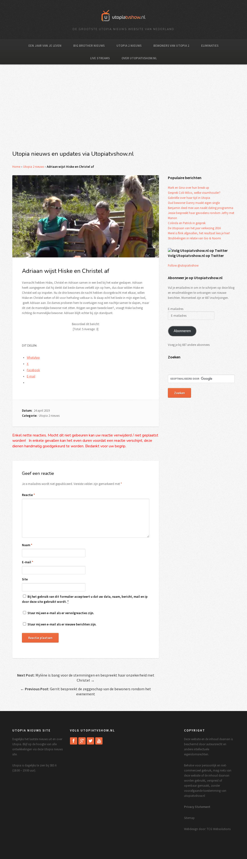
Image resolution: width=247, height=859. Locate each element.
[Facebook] (73, 741)
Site (25, 579)
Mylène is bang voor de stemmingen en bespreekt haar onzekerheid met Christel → (85, 678)
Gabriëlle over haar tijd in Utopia (189, 198)
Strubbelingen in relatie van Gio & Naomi (194, 238)
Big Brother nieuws (89, 46)
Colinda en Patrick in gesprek (187, 223)
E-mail (27, 562)
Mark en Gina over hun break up (188, 188)
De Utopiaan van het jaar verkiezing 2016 (194, 228)
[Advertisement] (123, 110)
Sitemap (189, 818)
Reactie (28, 495)
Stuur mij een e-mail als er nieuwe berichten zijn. (61, 624)
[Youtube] (99, 741)
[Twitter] (90, 741)
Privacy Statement (197, 807)
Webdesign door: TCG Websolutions (207, 829)
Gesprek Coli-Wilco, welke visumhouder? (194, 193)
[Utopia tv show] (123, 23)
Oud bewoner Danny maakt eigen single (194, 203)
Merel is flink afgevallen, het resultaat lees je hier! (199, 233)
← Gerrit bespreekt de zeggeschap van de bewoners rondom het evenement (85, 691)
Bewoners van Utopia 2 (171, 46)
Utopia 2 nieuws (129, 46)
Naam (27, 545)
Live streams (100, 58)
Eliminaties (210, 46)
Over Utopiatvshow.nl (139, 58)
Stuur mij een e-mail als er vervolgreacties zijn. (60, 613)
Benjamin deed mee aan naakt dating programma (200, 208)
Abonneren (182, 331)
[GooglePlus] (82, 741)
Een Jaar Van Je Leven (45, 46)
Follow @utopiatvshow (183, 265)
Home (16, 167)
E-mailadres (175, 309)
